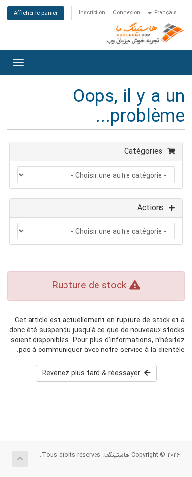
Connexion (126, 12)
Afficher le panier (36, 13)
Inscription (92, 12)
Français (165, 12)
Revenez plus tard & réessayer (93, 373)
